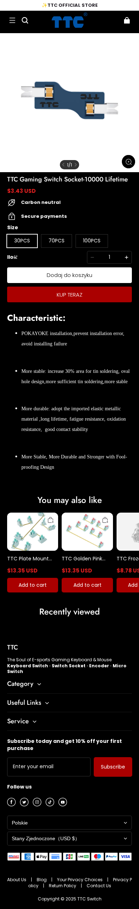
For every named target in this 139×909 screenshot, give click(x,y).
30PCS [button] (22, 240)
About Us (17, 880)
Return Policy (63, 886)
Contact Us (99, 886)
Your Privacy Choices (80, 880)
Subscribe (113, 766)
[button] (12, 20)
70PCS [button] (56, 240)
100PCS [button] (92, 240)
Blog (42, 880)
